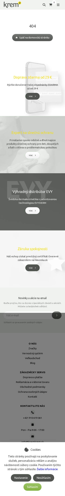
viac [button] (31, 96)
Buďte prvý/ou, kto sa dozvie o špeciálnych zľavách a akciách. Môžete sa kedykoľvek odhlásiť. (32, 305)
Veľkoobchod (32, 358)
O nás (32, 343)
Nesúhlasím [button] (44, 477)
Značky (32, 348)
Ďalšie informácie (47, 469)
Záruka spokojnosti (32, 249)
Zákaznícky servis (32, 372)
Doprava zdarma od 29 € (33, 77)
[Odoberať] (57, 315)
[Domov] (12, 5)
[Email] (32, 436)
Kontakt (32, 396)
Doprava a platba (32, 377)
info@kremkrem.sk (32, 441)
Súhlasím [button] (32, 486)
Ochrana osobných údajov (32, 391)
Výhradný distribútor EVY (32, 192)
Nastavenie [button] (21, 477)
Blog (32, 363)
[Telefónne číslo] (32, 412)
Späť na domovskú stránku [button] (34, 37)
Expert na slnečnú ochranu (33, 133)
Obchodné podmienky (32, 386)
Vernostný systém (32, 353)
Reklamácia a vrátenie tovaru (32, 382)
